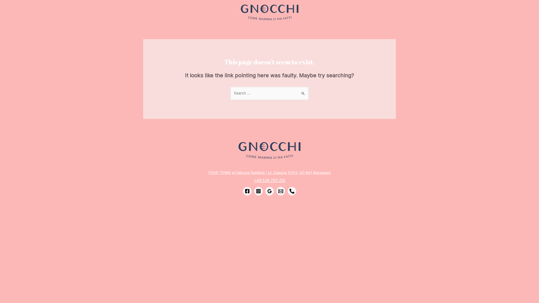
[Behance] (292, 191)
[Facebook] (247, 191)
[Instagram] (258, 191)
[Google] (269, 191)
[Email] (280, 191)
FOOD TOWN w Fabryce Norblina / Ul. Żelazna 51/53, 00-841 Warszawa (270, 173)
